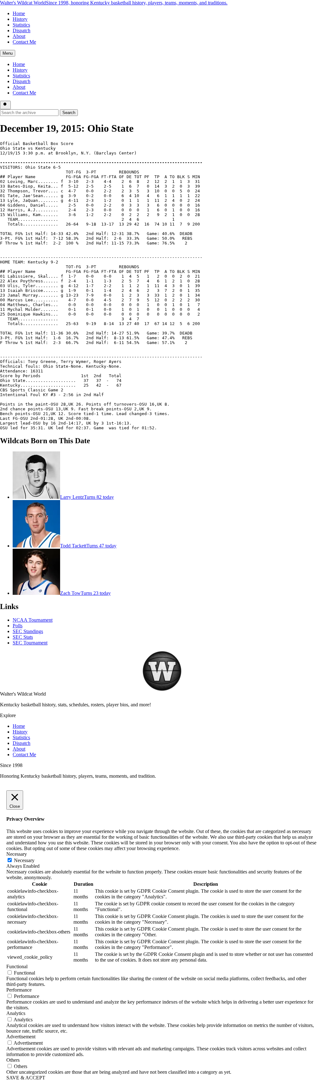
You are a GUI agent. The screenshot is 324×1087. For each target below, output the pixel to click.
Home (19, 13)
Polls (17, 625)
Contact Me (24, 42)
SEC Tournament (30, 642)
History (20, 19)
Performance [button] (19, 990)
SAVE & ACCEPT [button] (25, 1077)
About (19, 36)
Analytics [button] (15, 1013)
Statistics (21, 24)
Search (68, 112)
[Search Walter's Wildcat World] (5, 105)
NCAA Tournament (33, 620)
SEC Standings (28, 631)
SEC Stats (23, 637)
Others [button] (13, 1060)
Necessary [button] (16, 854)
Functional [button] (17, 966)
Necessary (24, 860)
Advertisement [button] (20, 1036)
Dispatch (21, 30)
